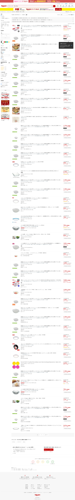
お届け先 (2, 53)
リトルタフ (23, 121)
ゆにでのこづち (24, 85)
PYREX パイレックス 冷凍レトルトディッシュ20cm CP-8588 (32, 161)
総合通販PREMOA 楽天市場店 (26, 394)
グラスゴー (23, 311)
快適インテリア (24, 40)
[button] (52, 6)
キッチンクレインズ (24, 176)
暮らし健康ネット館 (24, 185)
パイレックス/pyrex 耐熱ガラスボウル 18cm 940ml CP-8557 (33, 398)
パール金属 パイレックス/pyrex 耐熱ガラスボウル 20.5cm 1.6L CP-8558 (35, 234)
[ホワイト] (3, 42)
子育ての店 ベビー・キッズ (25, 76)
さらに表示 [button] (2, 28)
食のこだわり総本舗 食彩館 (25, 331)
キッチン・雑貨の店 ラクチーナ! (26, 94)
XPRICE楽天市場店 (24, 230)
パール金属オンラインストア (26, 250)
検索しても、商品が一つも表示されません (19, 451)
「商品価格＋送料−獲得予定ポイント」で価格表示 (18, 14)
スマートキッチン (24, 32)
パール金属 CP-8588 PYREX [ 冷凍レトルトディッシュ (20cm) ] (32, 225)
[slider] (0, 34)
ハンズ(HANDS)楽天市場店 (25, 255)
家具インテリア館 (24, 267)
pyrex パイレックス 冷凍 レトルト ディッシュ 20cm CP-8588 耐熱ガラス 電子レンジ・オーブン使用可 (40, 207)
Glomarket (23, 366)
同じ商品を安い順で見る (67, 40)
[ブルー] (7, 42)
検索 (5, 37)
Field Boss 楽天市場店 (25, 358)
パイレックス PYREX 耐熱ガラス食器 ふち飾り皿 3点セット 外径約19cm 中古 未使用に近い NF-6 (39, 116)
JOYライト (23, 103)
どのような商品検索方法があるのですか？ (19, 450)
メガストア (23, 376)
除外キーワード (3, 86)
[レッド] (4, 42)
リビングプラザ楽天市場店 (25, 239)
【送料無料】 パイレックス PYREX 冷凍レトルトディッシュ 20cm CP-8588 (36, 289)
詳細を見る (42, 21)
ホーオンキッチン (24, 203)
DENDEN (23, 58)
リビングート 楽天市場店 (25, 49)
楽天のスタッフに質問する (49, 449)
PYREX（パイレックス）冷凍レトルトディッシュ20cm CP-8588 (33, 334)
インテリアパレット (24, 221)
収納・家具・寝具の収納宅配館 (26, 421)
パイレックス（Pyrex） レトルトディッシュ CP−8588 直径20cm (33, 252)
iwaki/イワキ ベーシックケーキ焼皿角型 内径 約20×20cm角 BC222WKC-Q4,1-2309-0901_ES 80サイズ (39, 170)
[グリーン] (5, 42)
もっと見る (14, 453)
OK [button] (71, 45)
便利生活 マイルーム (24, 194)
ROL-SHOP (23, 340)
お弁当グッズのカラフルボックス (26, 112)
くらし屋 (23, 349)
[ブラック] (1, 42)
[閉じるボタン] (73, 18)
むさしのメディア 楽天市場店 (26, 430)
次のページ (46, 434)
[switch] (9, 62)
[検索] (54, 6)
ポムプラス (23, 276)
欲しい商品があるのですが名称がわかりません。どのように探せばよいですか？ (24, 449)
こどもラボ (23, 67)
